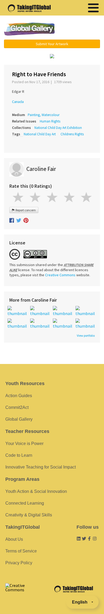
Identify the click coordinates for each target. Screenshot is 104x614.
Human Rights (50, 121)
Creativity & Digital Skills (28, 515)
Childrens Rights (72, 134)
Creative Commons (60, 275)
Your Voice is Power (24, 443)
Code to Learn (18, 455)
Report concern (25, 210)
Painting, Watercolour (43, 115)
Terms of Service (21, 551)
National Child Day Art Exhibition (58, 127)
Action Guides (18, 395)
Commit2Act (17, 407)
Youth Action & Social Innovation (36, 491)
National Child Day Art (40, 134)
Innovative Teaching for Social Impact (40, 467)
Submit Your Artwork (52, 43)
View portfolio (86, 335)
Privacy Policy (18, 563)
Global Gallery (29, 29)
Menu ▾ (80, 29)
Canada (18, 101)
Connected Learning (24, 503)
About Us (14, 539)
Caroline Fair (41, 168)
